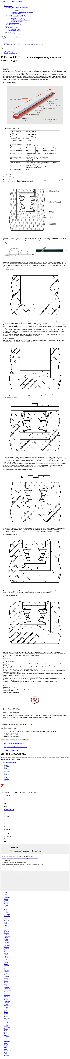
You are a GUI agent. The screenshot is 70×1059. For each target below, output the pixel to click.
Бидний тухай (8, 32)
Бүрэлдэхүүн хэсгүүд (14, 23)
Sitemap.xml (7, 796)
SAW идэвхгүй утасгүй (14, 24)
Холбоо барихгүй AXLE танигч (20, 20)
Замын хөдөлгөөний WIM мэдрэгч (18, 7)
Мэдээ (6, 26)
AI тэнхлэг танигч (16, 21)
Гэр (5, 4)
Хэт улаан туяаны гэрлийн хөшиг (21, 16)
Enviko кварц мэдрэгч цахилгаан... (14, 743)
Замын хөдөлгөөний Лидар (19, 18)
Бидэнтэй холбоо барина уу (12, 33)
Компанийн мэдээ (13, 27)
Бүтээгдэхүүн (8, 6)
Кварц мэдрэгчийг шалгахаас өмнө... (15, 747)
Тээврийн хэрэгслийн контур (16, 15)
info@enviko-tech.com (15, 734)
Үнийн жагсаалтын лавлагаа (9, 762)
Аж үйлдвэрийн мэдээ (14, 29)
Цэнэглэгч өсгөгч (16, 10)
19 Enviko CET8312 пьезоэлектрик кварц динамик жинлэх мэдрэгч (23, 44)
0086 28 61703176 (9, 810)
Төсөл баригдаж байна (14, 30)
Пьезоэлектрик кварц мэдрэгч (19, 9)
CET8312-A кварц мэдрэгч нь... (13, 750)
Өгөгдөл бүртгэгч (16, 13)
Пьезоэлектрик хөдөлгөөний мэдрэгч (22, 12)
